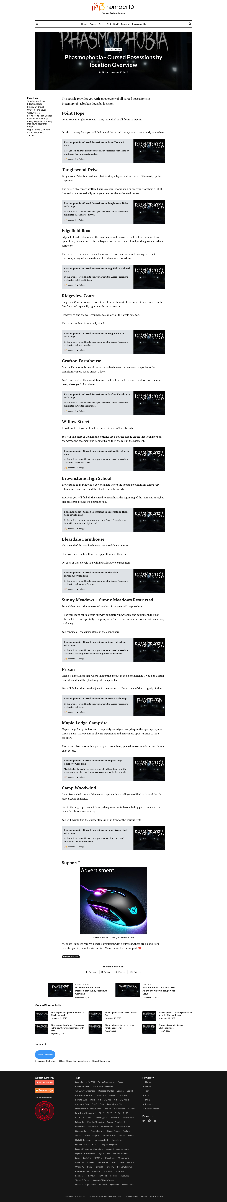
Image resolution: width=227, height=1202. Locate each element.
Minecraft (79, 1162)
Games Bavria (113, 1131)
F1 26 (77, 1117)
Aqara (120, 1082)
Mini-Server (103, 1162)
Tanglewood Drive (36, 101)
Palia (89, 1166)
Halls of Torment (83, 1140)
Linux (77, 1158)
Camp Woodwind (35, 132)
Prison (30, 126)
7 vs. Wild (90, 1082)
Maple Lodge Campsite (38, 129)
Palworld (125, 24)
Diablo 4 (107, 1108)
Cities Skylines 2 (121, 1099)
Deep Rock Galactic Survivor (88, 1108)
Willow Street (33, 112)
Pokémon (96, 1171)
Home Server (117, 1140)
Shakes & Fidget (82, 1180)
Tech (101, 24)
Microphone (123, 1158)
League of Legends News (117, 1149)
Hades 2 (131, 1135)
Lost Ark (87, 1158)
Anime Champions (106, 1082)
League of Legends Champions (89, 1149)
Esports (131, 1108)
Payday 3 (110, 1166)
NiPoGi (130, 1162)
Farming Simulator (95, 1122)
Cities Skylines (104, 1099)
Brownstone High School (39, 115)
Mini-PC (91, 1162)
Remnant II (80, 1175)
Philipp (103, 72)
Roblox (113, 1175)
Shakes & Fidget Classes (103, 1180)
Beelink (130, 1090)
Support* (31, 135)
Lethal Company (120, 1153)
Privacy (144, 1196)
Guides (122, 1135)
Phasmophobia (139, 24)
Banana (120, 1090)
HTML (95, 1144)
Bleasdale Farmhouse (37, 118)
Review (91, 1175)
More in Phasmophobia (48, 1005)
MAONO (98, 1158)
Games (93, 24)
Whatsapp (122, 972)
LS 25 (108, 24)
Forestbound (107, 1126)
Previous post (82, 984)
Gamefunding (81, 1131)
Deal (102, 1104)
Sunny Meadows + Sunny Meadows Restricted (39, 122)
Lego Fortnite (104, 1153)
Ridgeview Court (35, 107)
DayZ (115, 24)
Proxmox (120, 1171)
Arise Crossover (82, 1086)
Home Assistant (101, 1140)
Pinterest (137, 972)
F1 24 (117, 1113)
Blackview (101, 1095)
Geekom (126, 1131)
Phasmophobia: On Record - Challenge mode (172, 1026)
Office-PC (79, 1166)
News (121, 1162)
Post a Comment (45, 1054)
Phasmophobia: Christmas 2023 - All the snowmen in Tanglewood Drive (159, 990)
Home (84, 24)
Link (108, 1061)
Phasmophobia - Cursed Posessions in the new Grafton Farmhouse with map (67, 1028)
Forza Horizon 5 (123, 1126)
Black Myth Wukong (84, 1095)
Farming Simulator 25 (117, 1122)
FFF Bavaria (92, 1126)
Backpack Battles (106, 1090)
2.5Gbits (79, 1082)
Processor (108, 1171)
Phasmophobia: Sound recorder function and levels (119, 1026)
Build (92, 1099)
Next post (147, 984)
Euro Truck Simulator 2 (85, 1113)
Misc (114, 1162)
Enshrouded (119, 1108)
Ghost (78, 1135)
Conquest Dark (82, 1104)
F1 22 (101, 1113)
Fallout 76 (79, 1122)
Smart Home (127, 1184)
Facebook (93, 972)
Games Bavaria (97, 1131)
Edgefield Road (34, 104)
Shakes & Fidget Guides (85, 1184)
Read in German (156, 1196)
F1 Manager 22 (101, 1117)
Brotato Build (81, 1099)
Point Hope (32, 98)
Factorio (115, 1117)
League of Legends (109, 1144)
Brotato (123, 1095)
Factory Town (128, 1117)
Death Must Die (114, 1104)
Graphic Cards (109, 1135)
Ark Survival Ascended (103, 1086)
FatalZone (79, 1126)
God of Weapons (92, 1135)
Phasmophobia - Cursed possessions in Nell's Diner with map (175, 1013)
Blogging (113, 1095)
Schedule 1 (124, 1175)
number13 (83, 1196)
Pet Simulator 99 (124, 1166)
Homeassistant (82, 1144)
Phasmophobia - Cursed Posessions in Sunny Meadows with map (91, 990)
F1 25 (125, 1113)
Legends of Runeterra (85, 1153)
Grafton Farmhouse (36, 109)
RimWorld (102, 1175)
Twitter (107, 972)
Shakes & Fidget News (109, 1184)
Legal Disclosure (131, 1196)
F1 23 (109, 1113)
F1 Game (87, 1117)
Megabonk (110, 1158)
